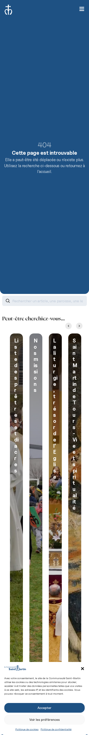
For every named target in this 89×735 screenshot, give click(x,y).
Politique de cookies (26, 729)
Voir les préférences (44, 720)
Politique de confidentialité (56, 729)
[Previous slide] (68, 326)
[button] (82, 668)
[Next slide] (79, 326)
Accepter (44, 708)
